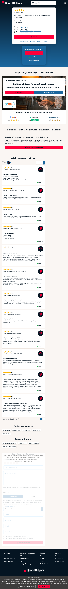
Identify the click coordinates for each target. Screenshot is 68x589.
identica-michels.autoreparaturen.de (30, 31)
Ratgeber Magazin (9, 558)
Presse (42, 556)
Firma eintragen (8, 561)
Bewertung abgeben (42, 41)
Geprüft (39, 182)
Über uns (42, 553)
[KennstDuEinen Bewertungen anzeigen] (8, 162)
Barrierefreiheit (44, 564)
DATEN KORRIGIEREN (34, 60)
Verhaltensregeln (24, 558)
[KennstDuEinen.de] (12, 3)
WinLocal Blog (59, 558)
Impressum (58, 553)
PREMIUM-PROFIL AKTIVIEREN (34, 53)
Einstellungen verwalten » (59, 583)
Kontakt (42, 561)
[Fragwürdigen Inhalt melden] (42, 182)
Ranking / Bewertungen (25, 564)
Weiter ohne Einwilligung (27, 586)
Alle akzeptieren (44, 586)
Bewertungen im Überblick (27, 41)
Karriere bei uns (59, 561)
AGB (20, 556)
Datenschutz (22, 553)
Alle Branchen (8, 556)
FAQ (20, 561)
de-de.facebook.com (26, 32)
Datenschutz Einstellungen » (23, 461)
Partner (42, 558)
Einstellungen (31, 553)
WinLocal (57, 556)
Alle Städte (7, 553)
